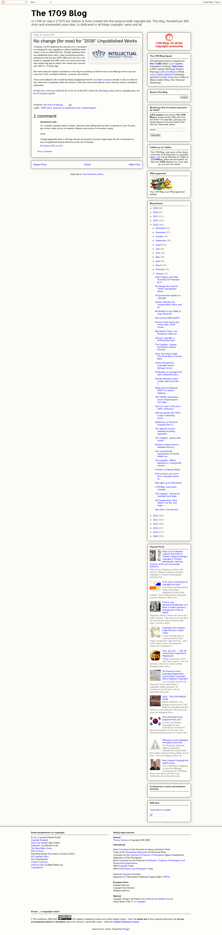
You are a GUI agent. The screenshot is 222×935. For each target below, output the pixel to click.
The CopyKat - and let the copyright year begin (167, 494)
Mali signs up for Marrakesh (168, 483)
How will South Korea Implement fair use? (172, 718)
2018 (156, 212)
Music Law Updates (39, 843)
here (82, 71)
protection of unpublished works (67, 108)
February (160, 269)
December (161, 228)
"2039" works (46, 108)
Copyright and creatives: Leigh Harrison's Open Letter (174, 630)
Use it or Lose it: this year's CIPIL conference (168, 407)
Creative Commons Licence (126, 922)
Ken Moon (170, 71)
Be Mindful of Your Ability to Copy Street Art (168, 312)
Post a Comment (44, 151)
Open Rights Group (43, 848)
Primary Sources (120, 840)
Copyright (123, 866)
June (158, 253)
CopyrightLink (37, 867)
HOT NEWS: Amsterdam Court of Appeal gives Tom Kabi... (167, 399)
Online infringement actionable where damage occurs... (164, 365)
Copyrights (141, 901)
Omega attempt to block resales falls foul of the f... (167, 381)
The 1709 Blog (59, 13)
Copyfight (35, 840)
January (160, 273)
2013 (156, 520)
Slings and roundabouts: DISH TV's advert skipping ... (166, 390)
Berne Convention (121, 849)
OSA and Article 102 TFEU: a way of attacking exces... (168, 415)
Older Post (134, 164)
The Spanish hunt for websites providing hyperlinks (165, 431)
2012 (156, 524)
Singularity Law (37, 845)
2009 (156, 536)
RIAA (71, 854)
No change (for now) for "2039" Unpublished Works (166, 289)
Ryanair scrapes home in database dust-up (167, 445)
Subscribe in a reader (160, 810)
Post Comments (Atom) (93, 174)
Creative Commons (39, 862)
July (158, 249)
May (158, 257)
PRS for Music (37, 851)
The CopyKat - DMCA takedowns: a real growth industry (168, 463)
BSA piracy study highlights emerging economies (175, 741)
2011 (155, 528)
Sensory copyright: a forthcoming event (165, 339)
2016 (156, 220)
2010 (156, 532)
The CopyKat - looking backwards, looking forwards (165, 347)
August (159, 245)
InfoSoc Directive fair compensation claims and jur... (168, 304)
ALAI (33, 859)
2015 (156, 224)
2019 (156, 208)
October (160, 236)
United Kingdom (89, 108)
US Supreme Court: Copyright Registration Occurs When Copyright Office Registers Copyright (174, 675)
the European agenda (45, 93)
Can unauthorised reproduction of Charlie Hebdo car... (167, 453)
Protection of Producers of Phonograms (147, 855)
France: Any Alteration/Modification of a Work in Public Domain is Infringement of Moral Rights (175, 607)
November (161, 232)
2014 (156, 515)
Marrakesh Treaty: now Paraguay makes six (166, 332)
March (159, 265)
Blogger (126, 929)
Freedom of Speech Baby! (167, 469)
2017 (156, 216)
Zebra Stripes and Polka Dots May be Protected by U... (167, 279)
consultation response (102, 80)
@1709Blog (157, 159)
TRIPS (166, 877)
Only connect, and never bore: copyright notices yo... (167, 476)
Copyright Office (41, 856)
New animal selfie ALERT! (167, 318)
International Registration (136, 852)
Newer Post (40, 164)
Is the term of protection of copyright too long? (175, 583)
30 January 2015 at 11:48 (51, 146)
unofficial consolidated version (159, 899)
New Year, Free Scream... (167, 509)
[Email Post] (70, 105)
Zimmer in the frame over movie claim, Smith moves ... (167, 324)
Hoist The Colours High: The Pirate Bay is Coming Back (168, 356)
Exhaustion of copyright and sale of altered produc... (168, 373)
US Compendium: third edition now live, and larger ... (166, 503)
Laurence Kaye (37, 865)
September (161, 240)
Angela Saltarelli (164, 74)
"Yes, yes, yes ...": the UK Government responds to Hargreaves (174, 653)
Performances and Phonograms (133, 869)
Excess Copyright (39, 837)
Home (87, 164)
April (158, 261)
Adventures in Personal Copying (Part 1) (166, 423)
